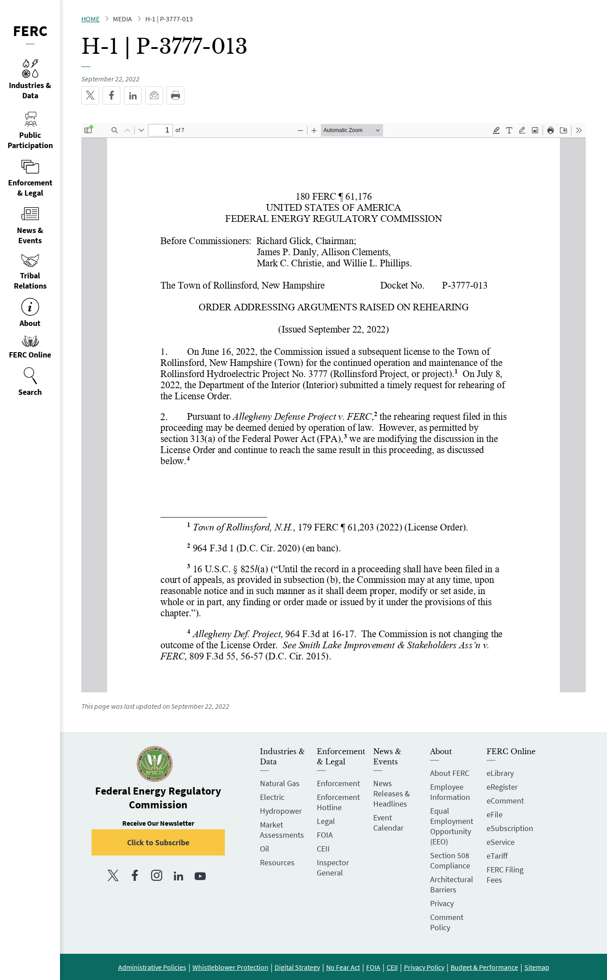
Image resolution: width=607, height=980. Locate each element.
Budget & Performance (484, 967)
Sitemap (536, 967)
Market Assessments (282, 829)
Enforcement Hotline (338, 802)
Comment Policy (446, 922)
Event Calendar (388, 822)
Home (90, 18)
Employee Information (450, 792)
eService (501, 842)
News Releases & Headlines (391, 793)
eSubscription (510, 828)
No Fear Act (343, 967)
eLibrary (500, 773)
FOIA (325, 835)
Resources (277, 862)
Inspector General (333, 867)
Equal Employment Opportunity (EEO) (451, 826)
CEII (323, 848)
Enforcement (338, 783)
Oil (264, 848)
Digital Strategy (297, 967)
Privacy (442, 903)
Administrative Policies (152, 967)
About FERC (449, 773)
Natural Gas (280, 783)
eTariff (497, 856)
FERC (30, 30)
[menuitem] (30, 382)
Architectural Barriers (451, 884)
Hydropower (281, 811)
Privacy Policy (424, 967)
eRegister (502, 787)
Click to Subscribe (158, 842)
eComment (505, 800)
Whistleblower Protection (230, 967)
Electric (272, 797)
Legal (326, 821)
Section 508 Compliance (450, 860)
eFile (495, 814)
